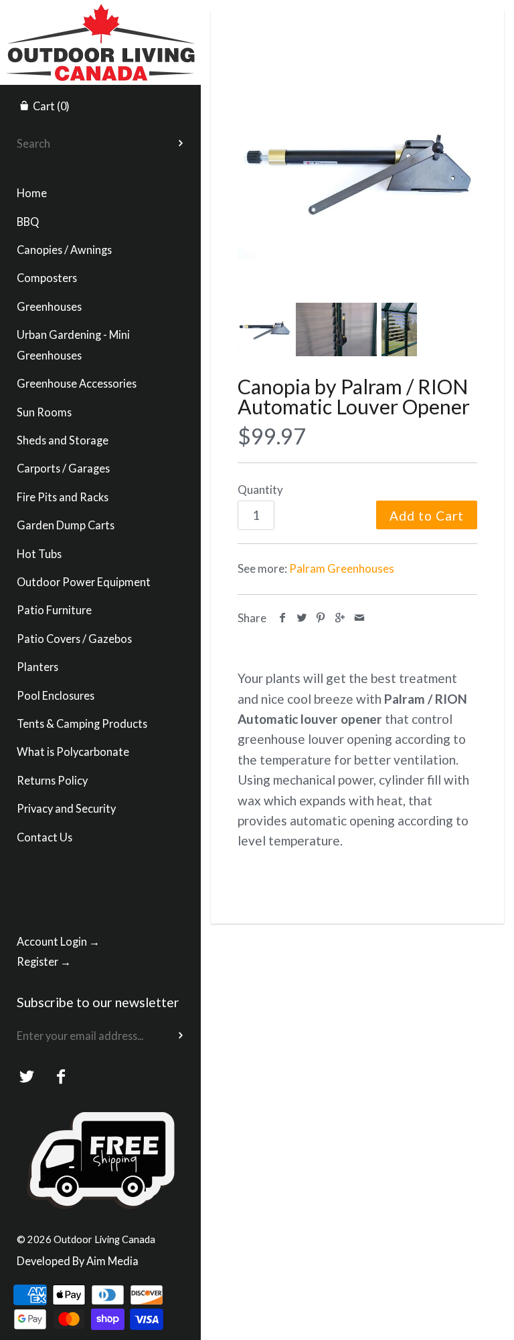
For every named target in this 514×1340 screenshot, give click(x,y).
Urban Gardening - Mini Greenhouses (73, 344)
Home (32, 192)
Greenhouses (49, 306)
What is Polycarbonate (73, 751)
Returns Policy (52, 780)
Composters (47, 277)
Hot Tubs (39, 553)
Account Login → (58, 941)
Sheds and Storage (62, 440)
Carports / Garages (63, 468)
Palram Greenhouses (341, 568)
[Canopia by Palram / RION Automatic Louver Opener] (357, 169)
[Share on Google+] (340, 618)
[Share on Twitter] (302, 618)
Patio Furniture (54, 610)
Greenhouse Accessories (77, 383)
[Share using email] (359, 618)
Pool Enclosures (55, 695)
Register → (44, 961)
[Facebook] (61, 1077)
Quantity (260, 490)
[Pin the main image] (321, 618)
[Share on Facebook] (283, 618)
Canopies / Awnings (64, 249)
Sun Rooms (44, 412)
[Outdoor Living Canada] (100, 12)
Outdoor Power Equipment (84, 581)
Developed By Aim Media (78, 1260)
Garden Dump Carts (65, 525)
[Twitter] (27, 1077)
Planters (37, 666)
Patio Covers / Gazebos (74, 638)
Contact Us (44, 837)
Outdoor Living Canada (104, 1239)
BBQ (28, 221)
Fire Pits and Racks (62, 497)
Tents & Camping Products (82, 723)
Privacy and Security (66, 808)
